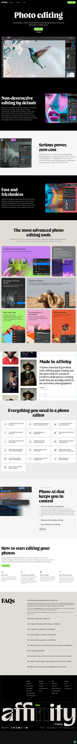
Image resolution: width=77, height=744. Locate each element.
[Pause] (72, 74)
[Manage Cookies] (74, 741)
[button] (6, 728)
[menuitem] (12, 2)
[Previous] (41, 395)
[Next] (45, 395)
